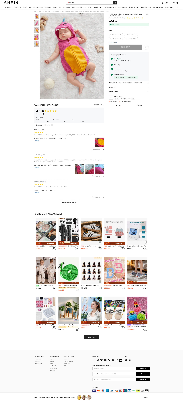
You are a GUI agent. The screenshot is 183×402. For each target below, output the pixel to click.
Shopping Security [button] (119, 74)
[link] (166, 2)
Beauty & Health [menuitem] (134, 7)
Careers (37, 361)
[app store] (126, 361)
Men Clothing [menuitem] (66, 7)
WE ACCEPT (95, 387)
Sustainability (38, 363)
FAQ (65, 366)
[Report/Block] (103, 149)
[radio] (116, 34)
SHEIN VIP (52, 370)
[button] (174, 3)
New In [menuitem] (25, 7)
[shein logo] (11, 2)
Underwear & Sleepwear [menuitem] (79, 7)
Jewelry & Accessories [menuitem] (110, 7)
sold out (125, 47)
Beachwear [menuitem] (48, 7)
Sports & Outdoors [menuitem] (158, 7)
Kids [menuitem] (60, 7)
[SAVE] (146, 47)
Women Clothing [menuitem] (38, 7)
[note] (46, 243)
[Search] (115, 2)
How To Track (53, 368)
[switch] (51, 125)
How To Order (53, 366)
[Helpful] (93, 149)
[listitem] (46, 236)
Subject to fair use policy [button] (120, 71)
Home (35, 11)
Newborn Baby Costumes (63, 11)
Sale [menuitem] (30, 7)
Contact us (66, 359)
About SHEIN (38, 359)
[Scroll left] (175, 7)
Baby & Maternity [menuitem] (146, 7)
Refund (51, 363)
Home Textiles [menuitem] (169, 7)
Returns (52, 361)
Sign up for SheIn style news (101, 365)
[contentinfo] (121, 390)
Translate (36, 140)
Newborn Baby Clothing (49, 11)
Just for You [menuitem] (18, 7)
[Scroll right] (177, 7)
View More (91, 337)
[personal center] (162, 3)
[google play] (129, 361)
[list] (107, 360)
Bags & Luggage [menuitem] (122, 7)
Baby (40, 11)
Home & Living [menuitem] (98, 7)
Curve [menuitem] (55, 7)
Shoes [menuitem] (90, 7)
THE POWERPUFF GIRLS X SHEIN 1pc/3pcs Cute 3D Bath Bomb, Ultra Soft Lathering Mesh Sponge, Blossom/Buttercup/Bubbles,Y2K (137, 326)
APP (126, 356)
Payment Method (68, 361)
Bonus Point (67, 363)
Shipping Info (53, 359)
